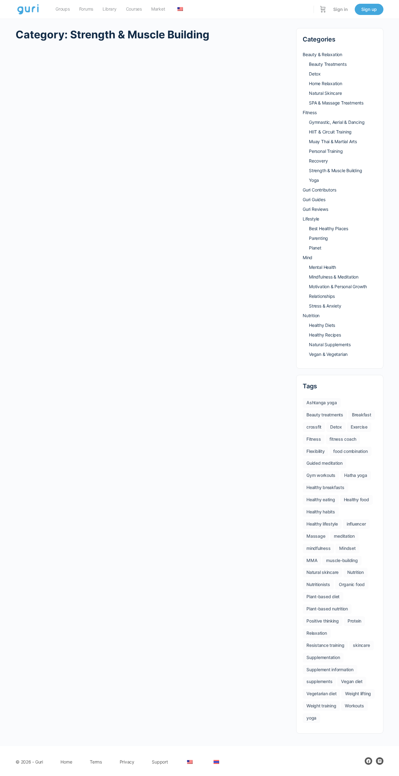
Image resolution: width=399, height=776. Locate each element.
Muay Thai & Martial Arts (333, 141)
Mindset (347, 548)
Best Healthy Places (328, 228)
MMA (311, 560)
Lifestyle (311, 218)
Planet (315, 247)
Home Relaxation (325, 83)
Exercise (359, 426)
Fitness (310, 112)
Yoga (314, 180)
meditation (344, 536)
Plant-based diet (322, 596)
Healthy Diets (322, 325)
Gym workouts (320, 475)
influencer (356, 523)
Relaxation (316, 633)
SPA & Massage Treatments (336, 102)
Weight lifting (358, 693)
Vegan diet (352, 681)
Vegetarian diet (321, 693)
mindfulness (318, 548)
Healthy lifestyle (322, 523)
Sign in (340, 9)
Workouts (354, 705)
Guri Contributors (319, 189)
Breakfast (361, 414)
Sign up (369, 9)
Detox (315, 73)
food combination (350, 451)
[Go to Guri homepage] (28, 8)
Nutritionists (318, 584)
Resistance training (325, 645)
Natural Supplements (330, 344)
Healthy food (356, 499)
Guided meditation (324, 463)
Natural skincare (322, 572)
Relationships (322, 296)
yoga (311, 717)
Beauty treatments (324, 414)
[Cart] (323, 9)
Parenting (318, 238)
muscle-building (342, 560)
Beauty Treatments (327, 64)
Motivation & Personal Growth (338, 286)
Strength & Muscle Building (335, 170)
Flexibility (315, 451)
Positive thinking (322, 620)
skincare (361, 645)
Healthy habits (320, 511)
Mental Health (322, 267)
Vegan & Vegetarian (328, 354)
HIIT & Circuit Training (330, 131)
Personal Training (326, 151)
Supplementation (323, 657)
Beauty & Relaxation (322, 54)
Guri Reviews (315, 209)
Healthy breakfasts (325, 487)
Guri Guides (314, 199)
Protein (354, 620)
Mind (307, 257)
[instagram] (379, 761)
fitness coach (342, 439)
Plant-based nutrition (327, 608)
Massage (315, 536)
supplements (319, 681)
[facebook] (368, 761)
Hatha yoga (355, 475)
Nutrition (311, 315)
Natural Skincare (325, 93)
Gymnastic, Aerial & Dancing (336, 122)
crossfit (313, 426)
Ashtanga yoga (321, 402)
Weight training (321, 705)
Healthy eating (320, 499)
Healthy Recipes (325, 334)
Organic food (352, 584)
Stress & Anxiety (325, 305)
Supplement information (329, 669)
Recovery (318, 160)
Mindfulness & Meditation (333, 276)
